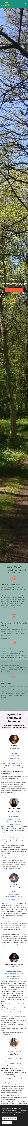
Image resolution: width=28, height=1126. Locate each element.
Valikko (25, 3)
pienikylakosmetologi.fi (14, 1058)
